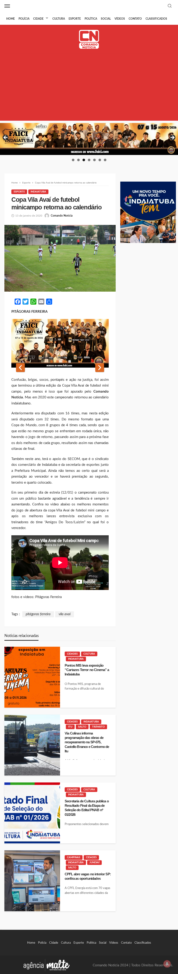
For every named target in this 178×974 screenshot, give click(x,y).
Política (91, 18)
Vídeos (119, 18)
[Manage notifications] (167, 964)
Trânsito (98, 726)
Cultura (58, 18)
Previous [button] (5, 137)
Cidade (38, 18)
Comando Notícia (62, 215)
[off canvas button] (7, 6)
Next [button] (172, 137)
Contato (135, 18)
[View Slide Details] (89, 139)
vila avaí (64, 614)
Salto (82, 726)
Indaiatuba (38, 191)
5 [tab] (94, 160)
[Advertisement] (89, 88)
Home (10, 18)
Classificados (156, 18)
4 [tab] (89, 160)
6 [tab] (100, 160)
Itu (70, 726)
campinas (73, 857)
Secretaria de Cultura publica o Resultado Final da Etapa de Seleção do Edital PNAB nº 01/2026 (87, 807)
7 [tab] (105, 160)
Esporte (75, 18)
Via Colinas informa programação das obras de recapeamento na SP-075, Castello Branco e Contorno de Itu (87, 742)
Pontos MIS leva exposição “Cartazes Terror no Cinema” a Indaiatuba (87, 669)
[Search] (170, 6)
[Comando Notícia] (89, 39)
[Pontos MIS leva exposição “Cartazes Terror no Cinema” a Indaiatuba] (32, 677)
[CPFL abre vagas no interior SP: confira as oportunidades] (32, 880)
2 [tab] (78, 160)
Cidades (72, 653)
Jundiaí (94, 862)
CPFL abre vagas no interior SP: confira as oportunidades (88, 876)
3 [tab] (84, 160)
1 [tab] (73, 160)
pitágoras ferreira (38, 614)
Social (106, 18)
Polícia (24, 18)
